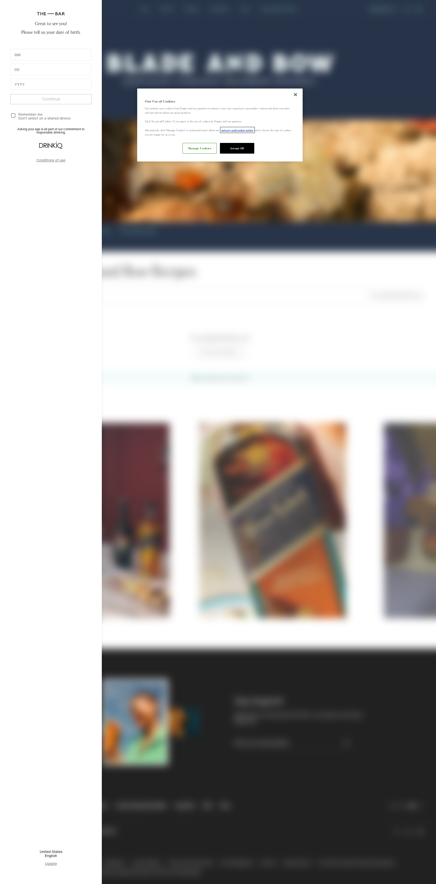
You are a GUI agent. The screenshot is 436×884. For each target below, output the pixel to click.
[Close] (295, 94)
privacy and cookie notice (237, 130)
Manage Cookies (200, 148)
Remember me (30, 114)
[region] (220, 125)
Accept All (237, 148)
